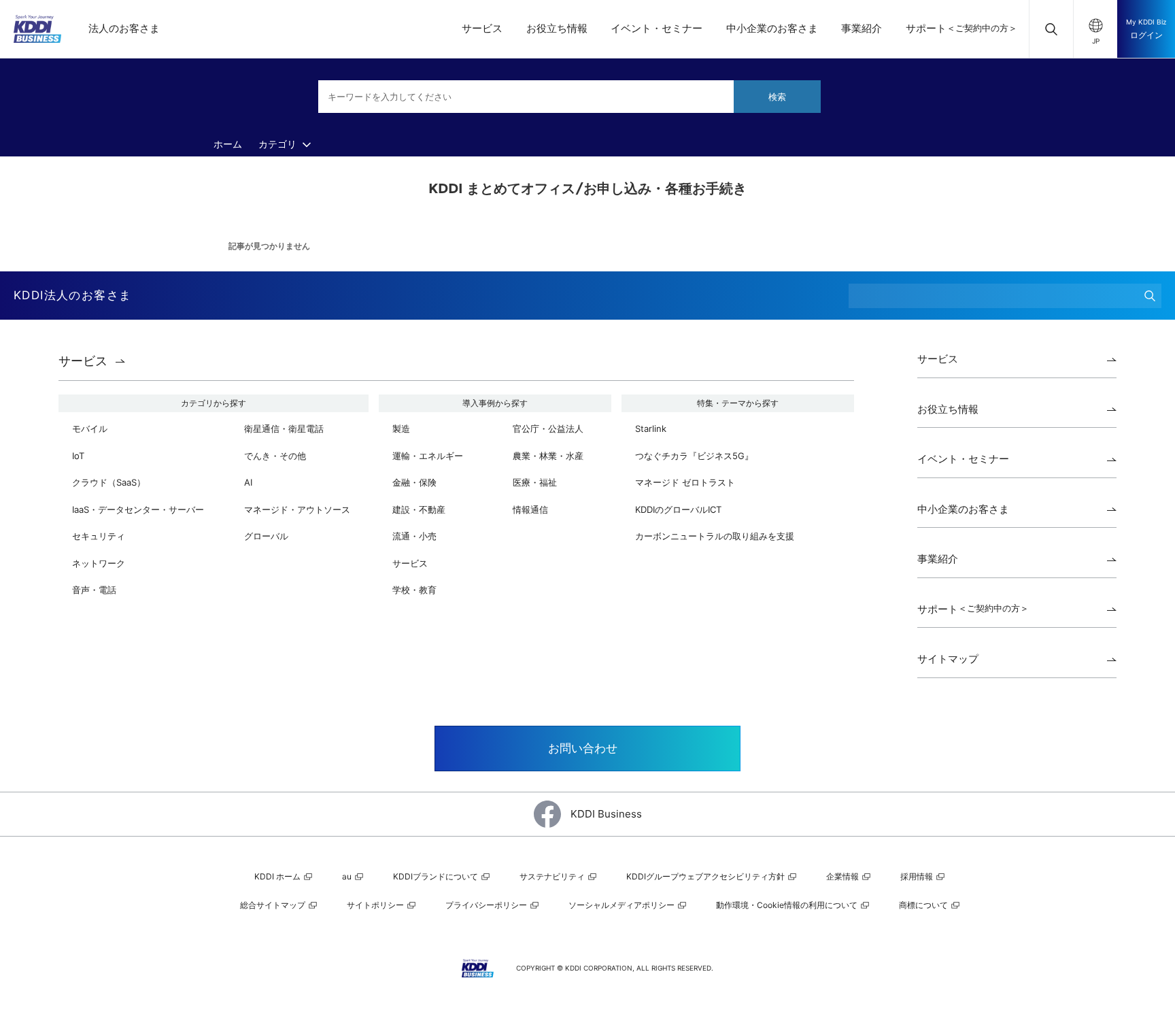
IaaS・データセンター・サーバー (138, 509)
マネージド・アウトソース (297, 509)
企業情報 (843, 876)
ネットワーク (98, 563)
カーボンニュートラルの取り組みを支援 (714, 536)
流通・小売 (414, 536)
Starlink (650, 428)
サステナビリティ (553, 876)
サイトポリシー (376, 905)
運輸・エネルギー (427, 455)
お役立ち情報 (557, 28)
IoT (78, 455)
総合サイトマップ (273, 905)
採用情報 (917, 876)
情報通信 (530, 509)
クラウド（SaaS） (109, 482)
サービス (482, 28)
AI (248, 482)
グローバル (266, 536)
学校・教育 (414, 589)
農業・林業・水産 (548, 455)
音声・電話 (94, 589)
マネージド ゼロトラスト (685, 482)
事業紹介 (861, 28)
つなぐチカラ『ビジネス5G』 (694, 455)
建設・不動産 (418, 509)
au (348, 876)
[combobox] (569, 96)
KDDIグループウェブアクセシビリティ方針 (706, 876)
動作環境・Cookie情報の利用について (787, 905)
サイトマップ (947, 658)
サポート (961, 28)
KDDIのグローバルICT (678, 509)
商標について (924, 905)
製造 (401, 428)
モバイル (89, 428)
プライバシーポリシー (487, 905)
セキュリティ (98, 536)
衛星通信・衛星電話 (284, 428)
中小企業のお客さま (772, 28)
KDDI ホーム (278, 876)
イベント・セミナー (656, 28)
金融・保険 (414, 482)
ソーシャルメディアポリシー (622, 905)
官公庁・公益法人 (548, 428)
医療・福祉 (535, 482)
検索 (777, 96)
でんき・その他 (275, 455)
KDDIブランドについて (436, 876)
